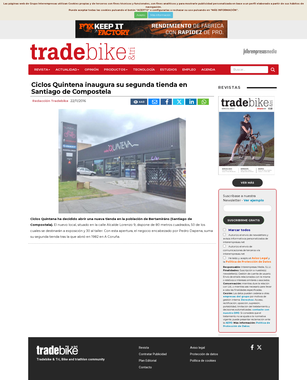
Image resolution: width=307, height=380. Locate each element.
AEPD (229, 322)
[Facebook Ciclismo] (252, 347)
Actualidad (66, 69)
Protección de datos (204, 354)
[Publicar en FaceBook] (166, 102)
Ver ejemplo (254, 200)
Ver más (247, 182)
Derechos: (247, 299)
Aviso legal (197, 347)
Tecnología (144, 69)
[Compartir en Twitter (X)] (178, 102)
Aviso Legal (260, 258)
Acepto (141, 15)
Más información (160, 15)
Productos (115, 69)
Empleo (189, 69)
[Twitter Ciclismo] (259, 347)
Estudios (168, 69)
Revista (41, 69)
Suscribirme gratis (243, 220)
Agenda (208, 69)
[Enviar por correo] (154, 102)
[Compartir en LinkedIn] (191, 102)
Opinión (92, 69)
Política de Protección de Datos (248, 261)
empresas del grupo (236, 296)
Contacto (145, 367)
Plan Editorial (147, 360)
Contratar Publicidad (153, 354)
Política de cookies (203, 360)
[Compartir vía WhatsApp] (203, 102)
